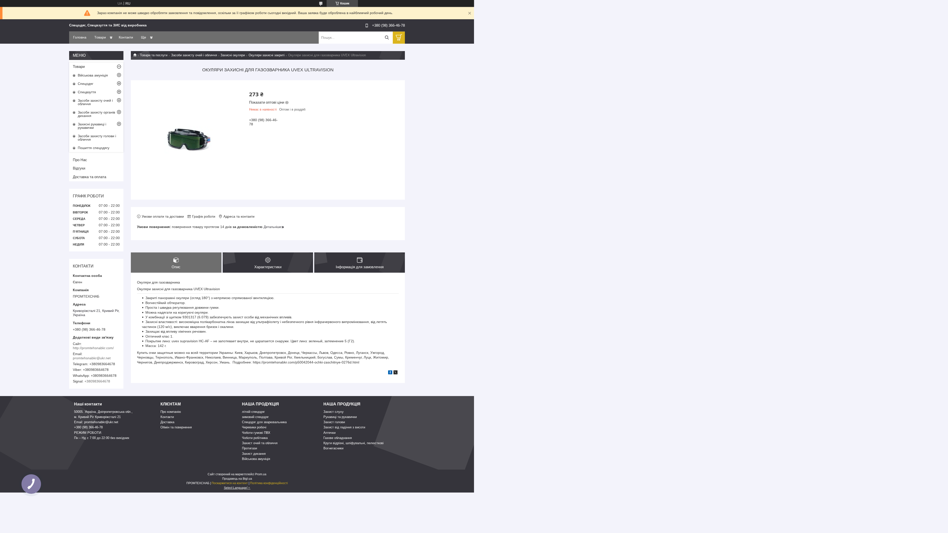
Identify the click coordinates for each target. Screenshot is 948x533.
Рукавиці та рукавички (340, 417)
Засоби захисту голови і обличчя (97, 137)
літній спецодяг (253, 412)
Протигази (249, 448)
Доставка (167, 422)
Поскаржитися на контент (230, 483)
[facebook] (390, 373)
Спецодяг (85, 84)
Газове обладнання (337, 438)
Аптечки (329, 433)
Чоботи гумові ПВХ (256, 433)
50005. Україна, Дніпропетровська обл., (103, 412)
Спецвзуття (87, 92)
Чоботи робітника (255, 438)
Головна (79, 37)
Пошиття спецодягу (93, 148)
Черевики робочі (254, 427)
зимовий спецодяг (255, 417)
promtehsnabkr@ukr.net (92, 358)
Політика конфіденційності (269, 483)
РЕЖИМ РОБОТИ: (88, 433)
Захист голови (334, 422)
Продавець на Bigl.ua (237, 478)
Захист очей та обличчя (259, 443)
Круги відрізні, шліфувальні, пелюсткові (353, 443)
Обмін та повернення (176, 427)
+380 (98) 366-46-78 (88, 427)
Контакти (126, 37)
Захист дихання (254, 454)
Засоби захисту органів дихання (96, 114)
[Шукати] (387, 38)
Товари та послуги (153, 55)
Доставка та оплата (89, 177)
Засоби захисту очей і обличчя (194, 55)
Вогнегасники (333, 448)
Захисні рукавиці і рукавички (92, 126)
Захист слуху (333, 412)
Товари (100, 37)
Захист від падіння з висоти (344, 427)
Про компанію (170, 412)
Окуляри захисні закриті (267, 55)
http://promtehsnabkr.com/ (93, 348)
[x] (395, 373)
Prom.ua (260, 474)
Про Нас (80, 160)
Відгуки (79, 168)
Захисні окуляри (232, 55)
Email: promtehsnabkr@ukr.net (96, 422)
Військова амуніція (93, 75)
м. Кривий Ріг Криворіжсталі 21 (97, 417)
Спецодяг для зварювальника (264, 422)
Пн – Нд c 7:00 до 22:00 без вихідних (101, 438)
